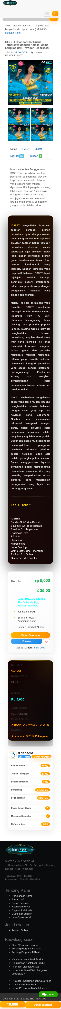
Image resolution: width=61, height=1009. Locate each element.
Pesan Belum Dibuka (29, 808)
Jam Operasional (21, 917)
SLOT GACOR (19, 52)
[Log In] (55, 13)
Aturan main (18, 899)
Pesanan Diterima (29, 781)
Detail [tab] (13, 148)
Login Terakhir (29, 797)
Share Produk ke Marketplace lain (30, 988)
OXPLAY (16, 670)
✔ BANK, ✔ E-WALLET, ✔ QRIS (30, 725)
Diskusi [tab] (16, 155)
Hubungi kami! (13, 32)
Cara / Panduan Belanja (25, 945)
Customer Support (22, 913)
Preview (26, 641)
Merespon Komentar (29, 816)
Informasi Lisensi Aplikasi (26, 966)
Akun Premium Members (28, 603)
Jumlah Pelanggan (29, 773)
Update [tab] (38, 148)
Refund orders (29, 824)
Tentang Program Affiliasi (25, 952)
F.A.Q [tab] (25, 148)
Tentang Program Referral (26, 948)
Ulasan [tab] (35, 155)
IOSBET (15, 225)
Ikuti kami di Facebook (24, 984)
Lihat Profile (24, 756)
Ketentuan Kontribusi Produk (27, 959)
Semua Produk (29, 765)
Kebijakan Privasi (21, 906)
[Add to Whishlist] (46, 641)
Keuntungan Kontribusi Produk (28, 962)
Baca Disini (39, 647)
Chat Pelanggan (43, 756)
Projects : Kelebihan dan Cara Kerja (31, 980)
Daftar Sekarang (30, 635)
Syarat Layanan (20, 903)
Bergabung (29, 789)
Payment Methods (22, 910)
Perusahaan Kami (22, 895)
